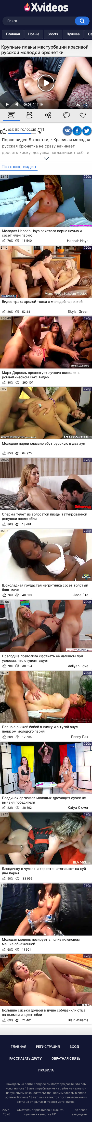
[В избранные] (83, 115)
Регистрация (48, 1046)
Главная (13, 34)
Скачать (78, 104)
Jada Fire (80, 595)
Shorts (53, 34)
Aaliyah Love (78, 666)
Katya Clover (78, 807)
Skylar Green (78, 311)
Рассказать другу (25, 1058)
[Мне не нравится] (40, 131)
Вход (74, 1046)
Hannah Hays (77, 241)
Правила (46, 1070)
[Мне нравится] (3, 131)
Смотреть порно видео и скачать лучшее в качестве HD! (40, 1112)
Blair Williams (78, 1020)
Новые (33, 34)
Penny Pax (79, 737)
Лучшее (73, 34)
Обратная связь (66, 1058)
